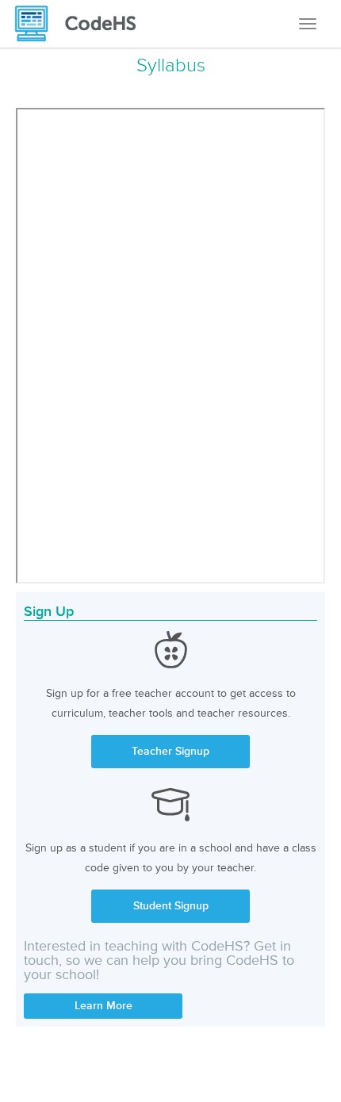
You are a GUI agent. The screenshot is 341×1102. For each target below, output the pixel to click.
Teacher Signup (170, 751)
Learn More (103, 1005)
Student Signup (171, 906)
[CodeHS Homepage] (81, 24)
